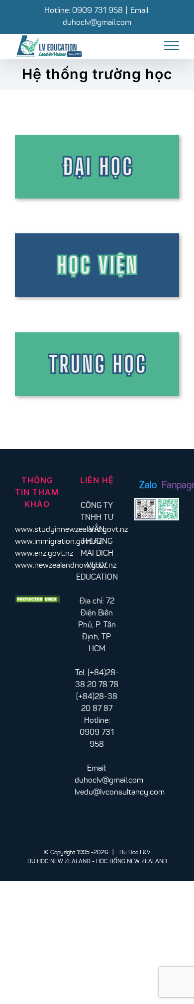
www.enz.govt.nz (44, 554)
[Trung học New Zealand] (97, 336)
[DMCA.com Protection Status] (37, 601)
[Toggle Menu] (172, 45)
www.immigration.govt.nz (58, 542)
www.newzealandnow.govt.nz (65, 566)
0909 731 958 (97, 11)
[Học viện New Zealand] (97, 237)
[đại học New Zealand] (97, 139)
